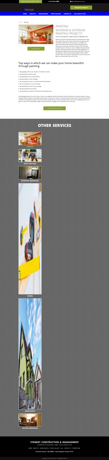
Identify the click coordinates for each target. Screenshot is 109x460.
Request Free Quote (54, 108)
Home (25, 14)
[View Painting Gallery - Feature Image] (36, 34)
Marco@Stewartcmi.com (78, 1)
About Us (33, 14)
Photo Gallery (56, 14)
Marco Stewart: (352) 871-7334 (30, 1)
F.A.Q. (61, 448)
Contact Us (67, 14)
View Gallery (36, 49)
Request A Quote (81, 8)
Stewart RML (76, 448)
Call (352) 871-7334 (79, 14)
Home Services (43, 14)
